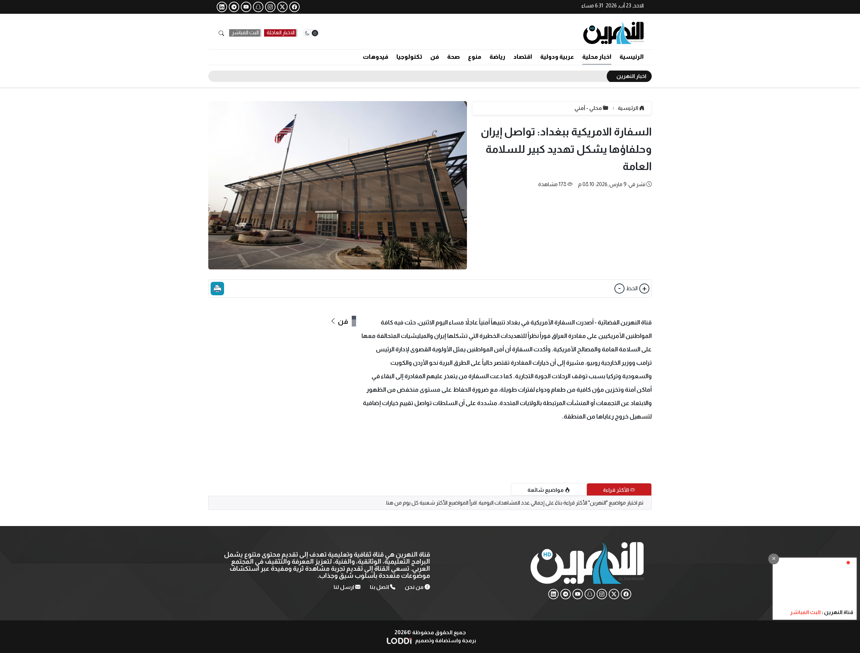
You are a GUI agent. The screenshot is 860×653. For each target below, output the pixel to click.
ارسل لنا (344, 587)
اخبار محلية (596, 57)
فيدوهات (375, 57)
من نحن (415, 587)
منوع (474, 57)
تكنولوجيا (409, 57)
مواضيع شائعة (546, 490)
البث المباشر (245, 32)
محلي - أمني (588, 108)
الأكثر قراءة (616, 490)
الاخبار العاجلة (281, 32)
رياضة (497, 57)
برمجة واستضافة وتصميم (445, 640)
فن (434, 57)
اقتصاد (522, 57)
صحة (453, 57)
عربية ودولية (557, 57)
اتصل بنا (380, 587)
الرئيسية (631, 57)
